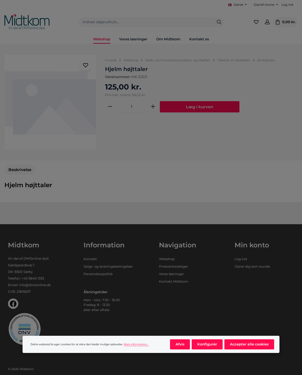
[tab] (19, 170)
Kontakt (90, 259)
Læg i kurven (199, 106)
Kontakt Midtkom (173, 281)
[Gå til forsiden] (27, 22)
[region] (50, 102)
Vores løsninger (171, 274)
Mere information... (136, 344)
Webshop (167, 259)
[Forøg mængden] (153, 106)
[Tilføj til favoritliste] (85, 65)
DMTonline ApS (35, 258)
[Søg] (219, 22)
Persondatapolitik (98, 274)
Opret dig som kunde (252, 266)
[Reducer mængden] (110, 106)
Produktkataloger (173, 266)
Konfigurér (207, 344)
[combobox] (146, 22)
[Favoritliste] (256, 22)
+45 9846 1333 (32, 278)
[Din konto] (267, 22)
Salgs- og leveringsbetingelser (108, 266)
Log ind (287, 5)
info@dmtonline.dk (35, 285)
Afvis (180, 344)
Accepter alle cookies (249, 344)
